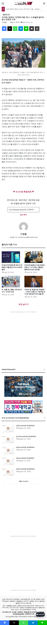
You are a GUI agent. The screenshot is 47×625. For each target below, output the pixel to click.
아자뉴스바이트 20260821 (25, 458)
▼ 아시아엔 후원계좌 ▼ (23, 192)
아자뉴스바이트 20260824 (25, 426)
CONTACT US (29, 614)
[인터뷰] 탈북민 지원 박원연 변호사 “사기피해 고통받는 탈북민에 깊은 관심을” (34, 267)
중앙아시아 (6, 14)
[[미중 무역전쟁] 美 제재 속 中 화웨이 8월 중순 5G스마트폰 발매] (12, 257)
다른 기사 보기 (23, 481)
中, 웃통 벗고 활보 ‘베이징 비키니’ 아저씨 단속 (12, 290)
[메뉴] (3, 4)
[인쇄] (37, 28)
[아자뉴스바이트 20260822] (8, 450)
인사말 (14, 612)
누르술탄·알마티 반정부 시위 (23, 203)
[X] (9, 28)
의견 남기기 (23, 304)
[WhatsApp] (15, 28)
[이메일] (31, 28)
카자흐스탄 (12, 200)
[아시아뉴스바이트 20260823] (8, 439)
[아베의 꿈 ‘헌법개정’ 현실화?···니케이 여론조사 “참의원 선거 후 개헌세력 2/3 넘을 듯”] (34, 281)
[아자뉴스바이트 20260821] (8, 461)
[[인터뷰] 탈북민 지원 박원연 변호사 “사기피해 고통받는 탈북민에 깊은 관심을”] (34, 257)
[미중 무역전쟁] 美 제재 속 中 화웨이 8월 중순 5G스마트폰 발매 (12, 267)
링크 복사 (23, 215)
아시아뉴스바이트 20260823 (26, 436)
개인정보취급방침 (18, 614)
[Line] (26, 28)
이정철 (4, 22)
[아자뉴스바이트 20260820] (8, 472)
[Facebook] (4, 28)
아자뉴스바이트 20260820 (25, 469)
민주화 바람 (34, 200)
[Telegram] (20, 28)
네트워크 (20, 612)
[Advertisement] (23, 337)
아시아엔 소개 (6, 612)
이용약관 (41, 612)
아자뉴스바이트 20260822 (25, 447)
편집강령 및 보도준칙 (30, 612)
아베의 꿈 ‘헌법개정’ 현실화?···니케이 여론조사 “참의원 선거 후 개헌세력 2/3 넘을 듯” (34, 291)
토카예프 (23, 200)
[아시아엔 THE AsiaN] (23, 3)
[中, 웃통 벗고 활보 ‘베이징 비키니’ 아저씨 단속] (12, 281)
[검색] (44, 4)
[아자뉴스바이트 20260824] (8, 429)
